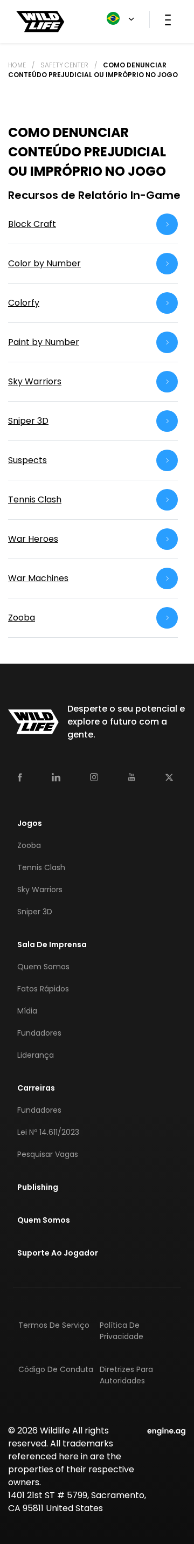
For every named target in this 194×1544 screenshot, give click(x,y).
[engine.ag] (166, 1430)
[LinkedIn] (56, 776)
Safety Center (64, 65)
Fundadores (39, 1033)
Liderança (35, 1055)
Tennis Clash (41, 867)
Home (17, 65)
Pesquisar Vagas (47, 1154)
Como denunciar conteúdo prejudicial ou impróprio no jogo (93, 69)
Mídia (27, 1010)
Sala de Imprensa (52, 944)
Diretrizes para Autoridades (126, 1375)
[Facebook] (20, 776)
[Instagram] (94, 776)
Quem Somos (43, 966)
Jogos (29, 823)
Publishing (37, 1187)
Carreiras (36, 1088)
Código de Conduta (55, 1369)
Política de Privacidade (121, 1331)
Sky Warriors (40, 889)
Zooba (29, 845)
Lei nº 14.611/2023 (48, 1132)
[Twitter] (169, 776)
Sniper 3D (34, 911)
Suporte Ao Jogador (57, 1252)
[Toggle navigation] (168, 19)
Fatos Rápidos (43, 988)
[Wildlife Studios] (40, 21)
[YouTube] (131, 776)
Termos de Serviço (53, 1325)
